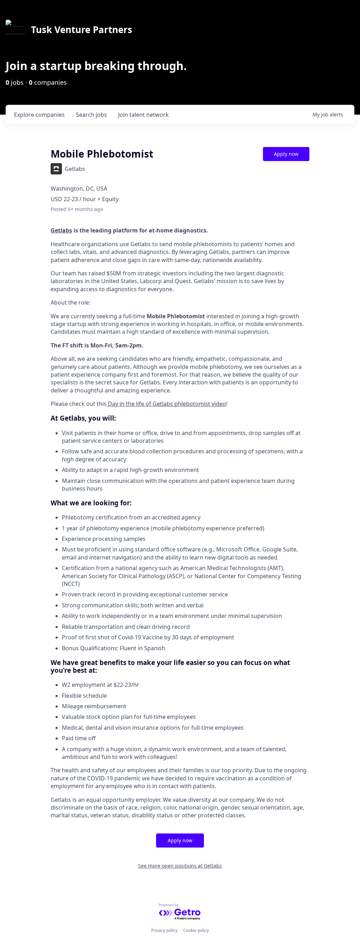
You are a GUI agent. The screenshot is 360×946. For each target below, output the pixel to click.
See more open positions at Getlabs (180, 865)
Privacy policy (164, 930)
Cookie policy (196, 930)
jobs (91, 115)
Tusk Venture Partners (81, 29)
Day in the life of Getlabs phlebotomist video (166, 404)
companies (39, 115)
